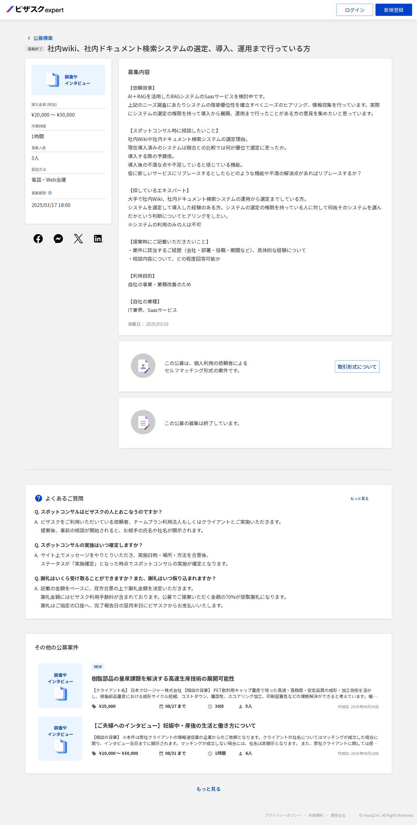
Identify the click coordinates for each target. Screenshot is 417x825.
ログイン (354, 9)
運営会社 (338, 815)
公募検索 (43, 38)
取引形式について (357, 366)
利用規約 (316, 815)
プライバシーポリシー (283, 815)
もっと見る (359, 498)
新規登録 (394, 9)
